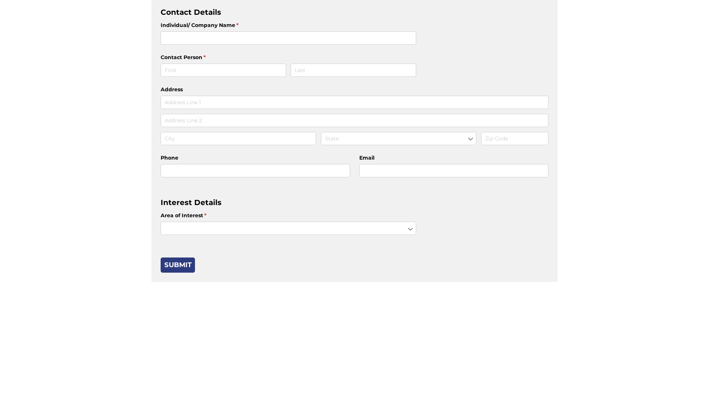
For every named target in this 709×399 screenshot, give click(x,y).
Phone (169, 157)
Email (366, 157)
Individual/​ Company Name (212, 25)
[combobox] (398, 138)
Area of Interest (195, 215)
